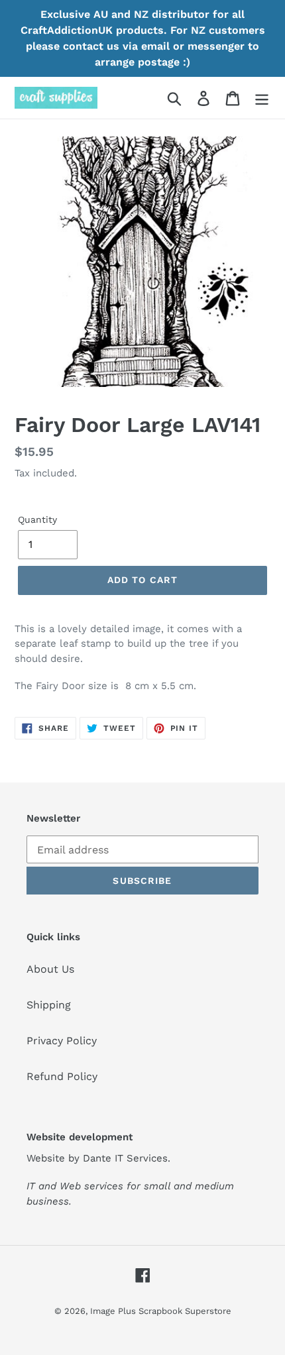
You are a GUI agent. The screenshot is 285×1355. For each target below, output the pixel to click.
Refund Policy (62, 1076)
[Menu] (261, 98)
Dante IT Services (125, 1158)
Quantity (37, 519)
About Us (50, 969)
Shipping (49, 1005)
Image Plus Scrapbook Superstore (160, 1311)
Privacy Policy (62, 1040)
